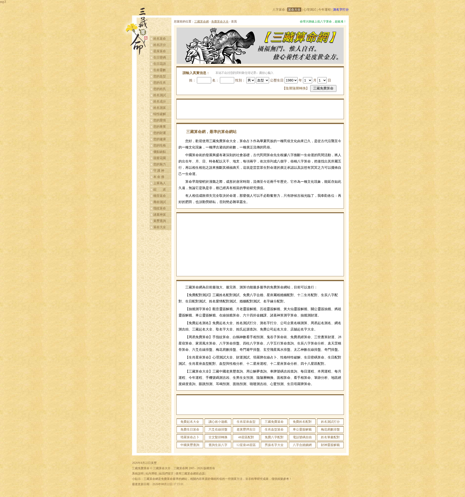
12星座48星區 (246, 445)
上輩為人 (159, 183)
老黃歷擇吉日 (246, 429)
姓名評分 (159, 45)
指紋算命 (159, 208)
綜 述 (159, 189)
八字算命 (278, 9)
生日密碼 (159, 57)
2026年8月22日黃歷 (144, 463)
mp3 (3, 2)
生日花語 (159, 64)
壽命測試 (159, 202)
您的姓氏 (159, 89)
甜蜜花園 (159, 158)
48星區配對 (246, 437)
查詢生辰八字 (218, 445)
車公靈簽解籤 (302, 429)
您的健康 (159, 139)
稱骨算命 (159, 195)
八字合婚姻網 (302, 445)
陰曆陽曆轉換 (296, 88)
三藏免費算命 (274, 422)
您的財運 (159, 133)
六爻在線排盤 (218, 429)
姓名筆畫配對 (330, 437)
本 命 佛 (158, 177)
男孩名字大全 (274, 445)
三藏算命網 (201, 21)
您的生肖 (159, 82)
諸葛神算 (159, 214)
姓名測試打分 (330, 422)
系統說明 (138, 473)
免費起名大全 (189, 422)
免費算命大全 (220, 21)
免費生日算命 (189, 429)
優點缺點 (159, 151)
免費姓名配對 (302, 422)
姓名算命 (159, 38)
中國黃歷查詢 (189, 445)
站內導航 (151, 473)
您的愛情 (159, 120)
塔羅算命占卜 (189, 437)
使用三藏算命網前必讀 (190, 473)
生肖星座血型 (246, 422)
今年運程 (324, 9)
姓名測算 (159, 108)
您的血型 (159, 76)
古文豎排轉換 (218, 437)
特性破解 (159, 114)
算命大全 (294, 9)
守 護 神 (158, 170)
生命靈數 (159, 70)
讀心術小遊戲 (218, 422)
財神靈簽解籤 (330, 445)
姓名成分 (159, 101)
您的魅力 (159, 164)
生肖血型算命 (274, 429)
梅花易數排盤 (330, 429)
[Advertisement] (260, 109)
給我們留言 (166, 473)
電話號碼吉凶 (302, 437)
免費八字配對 (274, 437)
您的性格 (159, 145)
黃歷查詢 (159, 221)
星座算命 (159, 51)
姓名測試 (159, 95)
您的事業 (159, 126)
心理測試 (309, 9)
